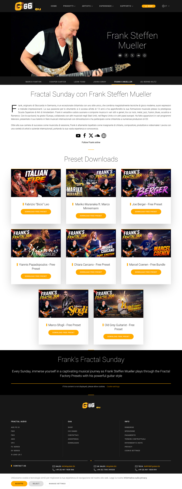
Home (54, 6)
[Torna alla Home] (27, 6)
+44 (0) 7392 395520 (106, 470)
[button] (166, 6)
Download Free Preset (36, 212)
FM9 (13, 431)
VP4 (13, 443)
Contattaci (73, 435)
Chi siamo (72, 431)
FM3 (13, 435)
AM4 (13, 439)
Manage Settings (57, 484)
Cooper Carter (57, 82)
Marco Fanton (33, 82)
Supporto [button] (125, 6)
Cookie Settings (132, 451)
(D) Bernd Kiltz (148, 82)
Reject (36, 484)
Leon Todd (79, 82)
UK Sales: (106, 466)
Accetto (19, 484)
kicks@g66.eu (68, 466)
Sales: (65, 466)
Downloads (73, 443)
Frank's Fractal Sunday (91, 359)
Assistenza (73, 439)
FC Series (15, 447)
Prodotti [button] (68, 6)
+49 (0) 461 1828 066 (65, 470)
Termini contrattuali (135, 439)
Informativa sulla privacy (135, 478)
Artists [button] (86, 6)
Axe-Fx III (15, 427)
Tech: (149, 466)
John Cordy (99, 82)
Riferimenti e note (134, 443)
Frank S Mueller (123, 82)
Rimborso (129, 427)
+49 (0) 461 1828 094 (147, 470)
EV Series (15, 451)
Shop (150, 6)
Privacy (128, 447)
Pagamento (130, 435)
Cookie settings (113, 386)
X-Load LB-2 (16, 455)
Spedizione (130, 431)
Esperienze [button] (105, 6)
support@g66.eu (152, 466)
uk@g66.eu (111, 466)
